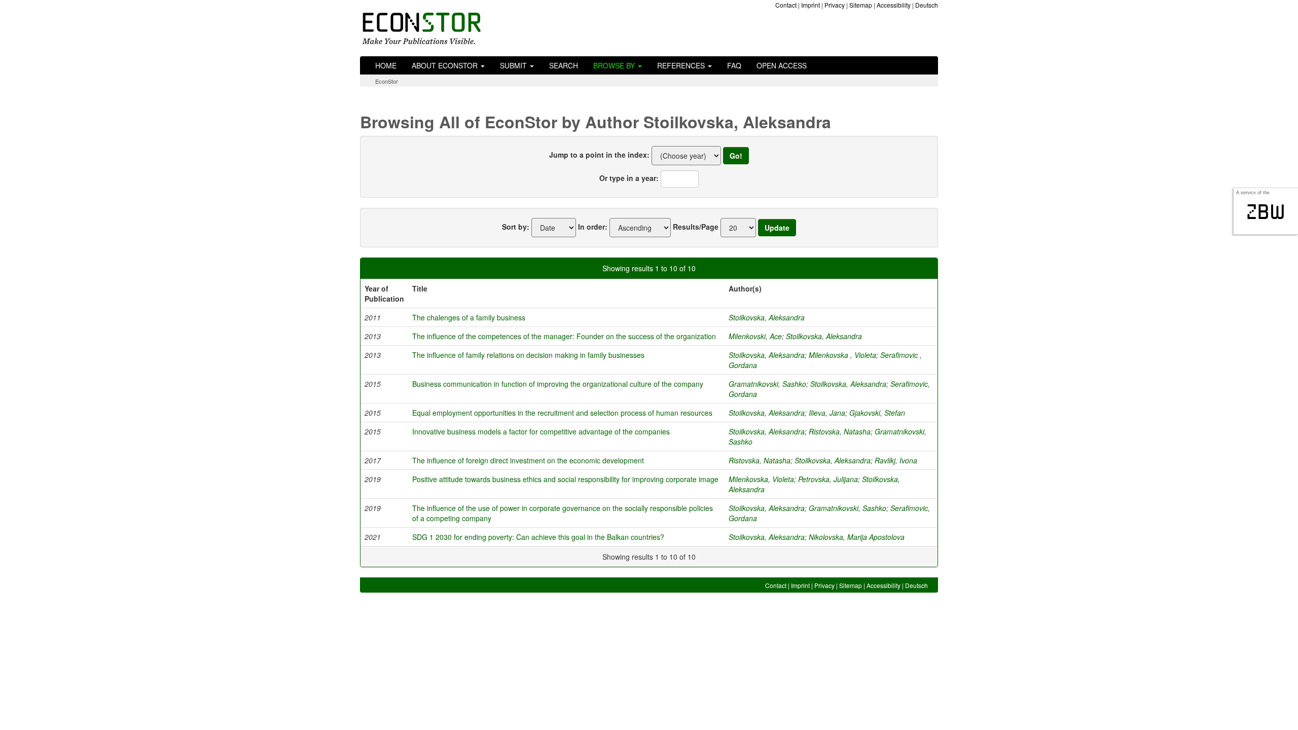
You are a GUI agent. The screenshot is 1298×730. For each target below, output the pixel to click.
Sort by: (515, 227)
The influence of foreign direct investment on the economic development (528, 460)
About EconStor (446, 65)
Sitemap (860, 5)
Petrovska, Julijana (828, 479)
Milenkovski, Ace (755, 336)
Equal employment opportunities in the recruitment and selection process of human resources (562, 413)
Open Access (781, 65)
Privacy (834, 5)
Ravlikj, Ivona (896, 460)
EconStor (386, 81)
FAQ (734, 65)
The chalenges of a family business (468, 317)
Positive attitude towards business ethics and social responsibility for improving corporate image (565, 479)
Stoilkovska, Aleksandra (767, 317)
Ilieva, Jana (827, 413)
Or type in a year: (629, 178)
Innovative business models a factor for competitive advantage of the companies (541, 431)
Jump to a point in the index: (599, 155)
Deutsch (926, 5)
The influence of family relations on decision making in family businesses (528, 355)
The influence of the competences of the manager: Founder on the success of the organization (564, 336)
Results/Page (695, 227)
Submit (514, 65)
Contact (786, 5)
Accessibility (894, 5)
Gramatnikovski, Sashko (767, 384)
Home (385, 65)
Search (563, 65)
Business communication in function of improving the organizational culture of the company (557, 384)
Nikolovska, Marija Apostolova (857, 537)
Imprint (810, 5)
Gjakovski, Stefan (877, 413)
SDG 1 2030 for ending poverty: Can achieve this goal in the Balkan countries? (538, 537)
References (682, 65)
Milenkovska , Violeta (842, 355)
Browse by (615, 65)
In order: (592, 227)
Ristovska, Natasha (840, 431)
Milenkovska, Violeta (761, 479)
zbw (1265, 212)
